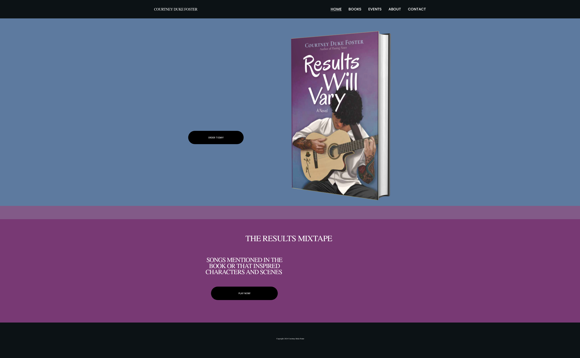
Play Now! (244, 293)
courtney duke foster (175, 9)
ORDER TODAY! (216, 137)
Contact (417, 9)
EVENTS (375, 9)
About (394, 9)
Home (336, 9)
